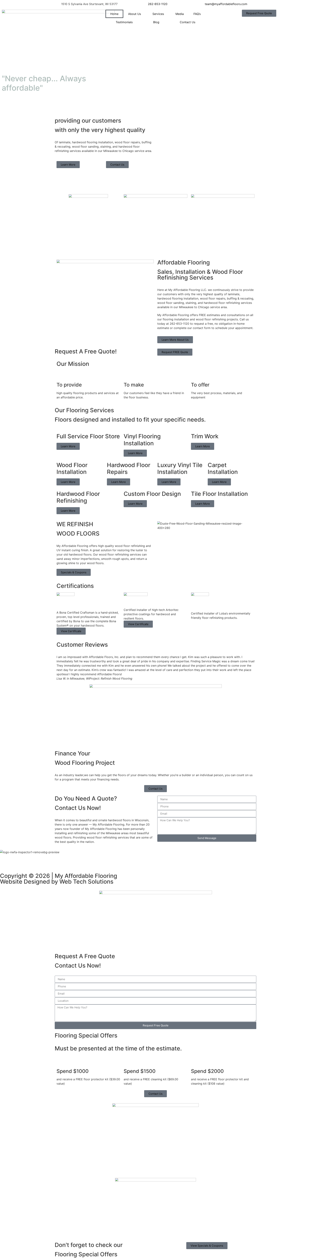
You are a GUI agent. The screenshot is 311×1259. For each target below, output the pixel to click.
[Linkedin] (44, 863)
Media (179, 14)
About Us (134, 14)
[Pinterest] (34, 863)
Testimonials (124, 22)
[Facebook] (4, 863)
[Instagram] (53, 863)
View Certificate (71, 631)
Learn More (68, 446)
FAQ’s (197, 14)
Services (158, 14)
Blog (156, 22)
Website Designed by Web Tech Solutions (56, 881)
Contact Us (187, 22)
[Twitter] (14, 863)
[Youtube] (24, 863)
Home (114, 14)
